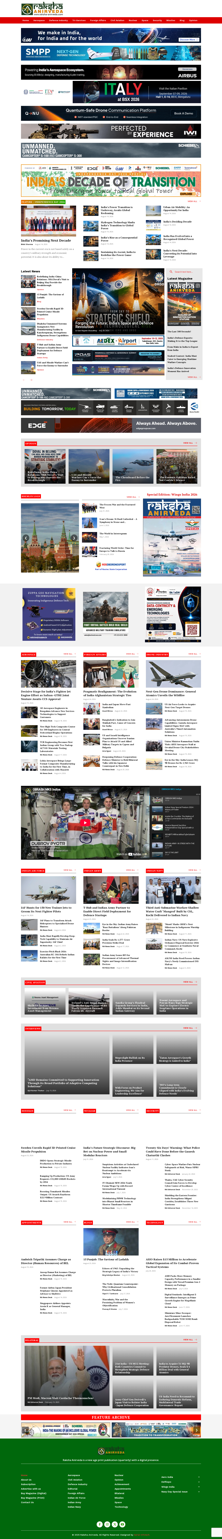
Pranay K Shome (109, 1309)
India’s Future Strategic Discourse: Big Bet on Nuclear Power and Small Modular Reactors (109, 1151)
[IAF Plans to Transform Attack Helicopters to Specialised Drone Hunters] (29, 925)
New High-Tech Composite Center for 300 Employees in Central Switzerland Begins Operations (57, 729)
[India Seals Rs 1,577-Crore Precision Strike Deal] (91, 944)
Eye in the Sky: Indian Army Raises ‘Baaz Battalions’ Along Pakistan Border (120, 927)
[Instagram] (107, 1524)
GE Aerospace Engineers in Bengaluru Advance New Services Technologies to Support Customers (57, 713)
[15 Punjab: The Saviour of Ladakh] (28, 299)
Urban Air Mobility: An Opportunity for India (176, 208)
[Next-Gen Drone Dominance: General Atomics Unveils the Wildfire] (173, 674)
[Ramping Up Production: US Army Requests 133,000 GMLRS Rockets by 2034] (29, 1180)
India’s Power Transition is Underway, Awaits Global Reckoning (117, 210)
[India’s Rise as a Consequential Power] (90, 241)
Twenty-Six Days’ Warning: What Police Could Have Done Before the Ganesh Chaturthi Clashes (173, 1151)
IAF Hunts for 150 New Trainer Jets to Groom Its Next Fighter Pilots (46, 909)
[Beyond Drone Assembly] (118, 301)
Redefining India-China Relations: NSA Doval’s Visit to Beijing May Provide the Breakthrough (53, 281)
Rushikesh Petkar (83, 330)
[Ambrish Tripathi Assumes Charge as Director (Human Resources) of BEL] (48, 1242)
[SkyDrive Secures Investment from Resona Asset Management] (45, 1001)
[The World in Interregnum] (89, 537)
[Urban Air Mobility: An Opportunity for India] (153, 211)
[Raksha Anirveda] (42, 9)
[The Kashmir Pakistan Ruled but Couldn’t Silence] (176, 466)
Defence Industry (45, 340)
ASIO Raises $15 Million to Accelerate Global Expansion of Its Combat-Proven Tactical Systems (172, 1263)
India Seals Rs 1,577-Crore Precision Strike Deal (116, 941)
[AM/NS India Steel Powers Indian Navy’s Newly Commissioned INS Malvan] (154, 962)
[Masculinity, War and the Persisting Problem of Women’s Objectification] (91, 1304)
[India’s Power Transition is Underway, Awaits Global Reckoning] (90, 211)
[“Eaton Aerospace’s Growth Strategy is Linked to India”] (176, 1049)
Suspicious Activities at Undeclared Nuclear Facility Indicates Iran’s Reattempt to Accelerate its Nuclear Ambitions (120, 1169)
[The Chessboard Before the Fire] (133, 466)
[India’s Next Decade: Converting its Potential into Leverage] (153, 254)
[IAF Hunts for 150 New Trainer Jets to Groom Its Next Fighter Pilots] (48, 890)
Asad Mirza (107, 711)
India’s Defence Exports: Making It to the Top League (182, 339)
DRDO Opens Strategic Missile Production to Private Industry (56, 1162)
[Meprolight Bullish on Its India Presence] (133, 1049)
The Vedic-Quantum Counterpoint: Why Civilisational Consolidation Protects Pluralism (120, 1286)
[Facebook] (100, 1524)
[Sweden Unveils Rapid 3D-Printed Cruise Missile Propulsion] (28, 313)
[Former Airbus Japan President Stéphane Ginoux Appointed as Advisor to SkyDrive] (29, 1292)
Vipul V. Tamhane (110, 1293)
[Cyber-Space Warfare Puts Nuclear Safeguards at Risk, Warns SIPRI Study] (154, 1168)
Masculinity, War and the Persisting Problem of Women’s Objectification (118, 1302)
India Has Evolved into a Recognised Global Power (178, 237)
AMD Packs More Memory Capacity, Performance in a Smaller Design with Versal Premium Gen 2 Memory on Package (183, 1280)
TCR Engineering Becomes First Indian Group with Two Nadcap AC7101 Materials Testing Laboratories (56, 747)
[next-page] (31, 380)
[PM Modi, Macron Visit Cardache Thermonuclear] (67, 1376)
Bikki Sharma (27, 244)
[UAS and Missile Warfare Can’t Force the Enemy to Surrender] (28, 367)
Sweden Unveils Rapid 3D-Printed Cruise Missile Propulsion (50, 311)
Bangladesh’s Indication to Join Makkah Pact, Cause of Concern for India (118, 722)
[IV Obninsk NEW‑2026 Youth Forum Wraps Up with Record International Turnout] (91, 1187)
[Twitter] (115, 1524)
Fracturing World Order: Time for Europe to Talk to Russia (117, 549)
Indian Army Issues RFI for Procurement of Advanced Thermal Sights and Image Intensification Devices (120, 960)
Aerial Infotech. (142, 1535)
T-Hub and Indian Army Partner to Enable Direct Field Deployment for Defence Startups (52, 349)
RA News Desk (46, 721)
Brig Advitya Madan (111, 1275)
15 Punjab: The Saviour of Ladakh (106, 1259)
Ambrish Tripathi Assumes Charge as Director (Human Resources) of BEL (46, 1261)
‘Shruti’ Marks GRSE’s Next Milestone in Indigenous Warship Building (182, 927)
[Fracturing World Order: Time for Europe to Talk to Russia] (89, 551)
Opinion (40, 289)
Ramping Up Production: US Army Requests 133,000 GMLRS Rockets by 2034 (57, 1178)
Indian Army (42, 358)
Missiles (41, 319)
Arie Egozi (106, 751)
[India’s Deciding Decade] (153, 225)
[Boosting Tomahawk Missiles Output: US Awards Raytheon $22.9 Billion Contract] (29, 1196)
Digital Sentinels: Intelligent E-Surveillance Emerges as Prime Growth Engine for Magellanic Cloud (181, 1299)
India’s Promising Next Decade (46, 240)
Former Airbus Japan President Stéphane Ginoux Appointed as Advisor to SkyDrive (56, 1290)
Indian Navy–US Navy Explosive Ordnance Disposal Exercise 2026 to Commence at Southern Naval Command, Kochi (182, 944)
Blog (39, 302)
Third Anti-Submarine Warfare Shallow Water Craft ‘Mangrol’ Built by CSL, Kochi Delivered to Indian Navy (172, 911)
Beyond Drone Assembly (96, 327)
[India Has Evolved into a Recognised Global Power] (153, 240)
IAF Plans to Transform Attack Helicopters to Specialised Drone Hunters (57, 923)
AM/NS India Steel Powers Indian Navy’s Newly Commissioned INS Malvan (182, 961)
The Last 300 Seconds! (179, 331)
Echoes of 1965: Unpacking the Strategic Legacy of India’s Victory (120, 1270)
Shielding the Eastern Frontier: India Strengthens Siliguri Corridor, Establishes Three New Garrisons (181, 1200)
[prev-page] (24, 380)
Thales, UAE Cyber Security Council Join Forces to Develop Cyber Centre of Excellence (181, 1182)
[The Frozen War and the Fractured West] (89, 508)
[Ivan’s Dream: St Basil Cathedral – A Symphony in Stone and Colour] (89, 523)
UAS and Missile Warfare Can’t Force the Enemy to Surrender (53, 364)
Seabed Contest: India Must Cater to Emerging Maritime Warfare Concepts (182, 359)
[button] (180, 272)
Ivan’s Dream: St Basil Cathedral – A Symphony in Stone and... (118, 520)
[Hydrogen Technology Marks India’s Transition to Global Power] (90, 226)
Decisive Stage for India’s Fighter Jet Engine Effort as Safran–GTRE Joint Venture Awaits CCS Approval (46, 695)
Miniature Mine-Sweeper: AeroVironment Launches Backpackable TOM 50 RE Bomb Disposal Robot (181, 1317)
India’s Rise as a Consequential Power (119, 239)
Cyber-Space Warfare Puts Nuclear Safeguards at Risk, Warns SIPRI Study (182, 1167)
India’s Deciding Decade (177, 221)
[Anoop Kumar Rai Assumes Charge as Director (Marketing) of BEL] (29, 1276)
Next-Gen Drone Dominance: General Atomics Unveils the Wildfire (171, 693)
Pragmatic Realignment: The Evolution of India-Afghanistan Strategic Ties (109, 693)
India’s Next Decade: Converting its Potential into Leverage (180, 253)
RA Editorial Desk (172, 1174)
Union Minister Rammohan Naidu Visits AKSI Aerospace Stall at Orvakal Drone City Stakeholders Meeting (182, 746)
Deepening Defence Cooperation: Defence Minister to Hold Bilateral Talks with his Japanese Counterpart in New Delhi (120, 761)
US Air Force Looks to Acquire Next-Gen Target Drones (180, 706)
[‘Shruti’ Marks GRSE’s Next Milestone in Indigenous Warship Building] (154, 928)
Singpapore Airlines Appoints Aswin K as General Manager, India (55, 1306)
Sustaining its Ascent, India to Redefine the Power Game (118, 253)
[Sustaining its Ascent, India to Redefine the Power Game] (90, 255)
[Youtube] (122, 1524)
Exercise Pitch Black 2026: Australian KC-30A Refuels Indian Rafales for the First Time (57, 954)
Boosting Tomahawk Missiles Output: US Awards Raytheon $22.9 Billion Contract (55, 1194)
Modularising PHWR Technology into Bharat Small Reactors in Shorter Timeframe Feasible (119, 1201)
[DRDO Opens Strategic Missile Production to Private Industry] (29, 1165)
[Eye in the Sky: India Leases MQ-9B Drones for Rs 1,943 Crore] (154, 764)
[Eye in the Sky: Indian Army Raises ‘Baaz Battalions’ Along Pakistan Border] (91, 928)
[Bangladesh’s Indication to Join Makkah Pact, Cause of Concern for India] (91, 724)
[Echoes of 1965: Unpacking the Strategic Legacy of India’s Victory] (91, 1273)
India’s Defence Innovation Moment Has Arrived (181, 370)
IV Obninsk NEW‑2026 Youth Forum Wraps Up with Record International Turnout (117, 1185)
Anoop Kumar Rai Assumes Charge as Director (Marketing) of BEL (58, 1274)
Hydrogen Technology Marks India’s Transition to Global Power (118, 225)
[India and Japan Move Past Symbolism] (91, 708)
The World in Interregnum (113, 533)
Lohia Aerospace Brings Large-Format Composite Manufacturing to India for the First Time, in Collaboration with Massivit (57, 765)
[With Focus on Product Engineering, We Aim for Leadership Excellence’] (133, 1082)
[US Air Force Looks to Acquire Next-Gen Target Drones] (154, 708)
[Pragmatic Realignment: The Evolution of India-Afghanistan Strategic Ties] (110, 674)
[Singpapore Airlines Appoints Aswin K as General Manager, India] (29, 1307)
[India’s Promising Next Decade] (48, 221)
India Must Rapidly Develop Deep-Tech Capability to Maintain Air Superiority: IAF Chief (58, 939)
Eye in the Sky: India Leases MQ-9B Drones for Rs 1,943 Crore (182, 761)
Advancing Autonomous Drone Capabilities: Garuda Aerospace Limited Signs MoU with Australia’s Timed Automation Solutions (181, 725)
